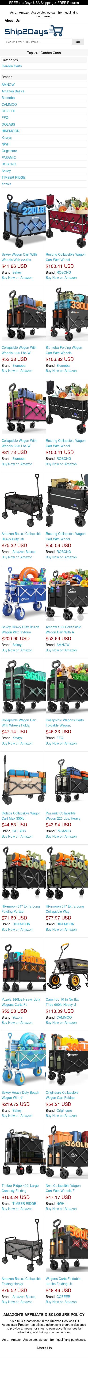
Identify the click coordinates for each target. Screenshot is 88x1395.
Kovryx (7, 137)
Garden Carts (12, 66)
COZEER (8, 111)
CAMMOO (9, 104)
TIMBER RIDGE (13, 177)
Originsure (9, 150)
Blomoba (8, 97)
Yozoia (6, 184)
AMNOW (8, 84)
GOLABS (8, 124)
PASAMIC (9, 157)
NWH (5, 144)
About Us (12, 20)
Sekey (6, 170)
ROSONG (9, 164)
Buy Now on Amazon (17, 277)
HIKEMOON (10, 130)
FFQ (5, 117)
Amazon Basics (13, 91)
